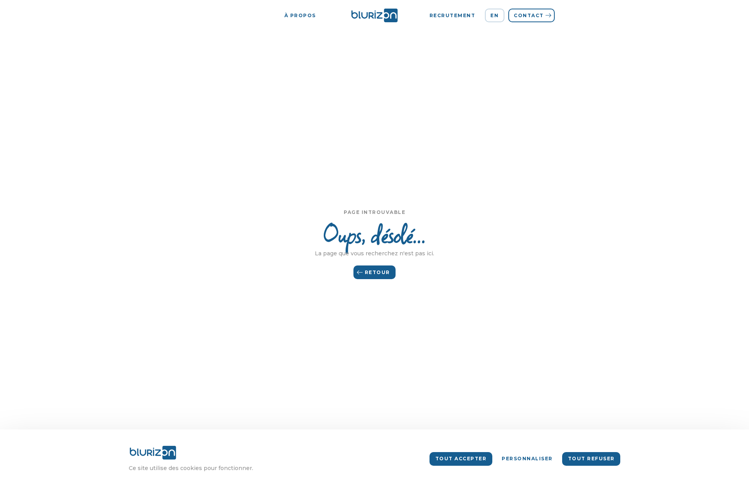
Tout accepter (461, 458)
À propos (300, 15)
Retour (377, 272)
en (494, 15)
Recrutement (453, 15)
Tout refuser (591, 458)
